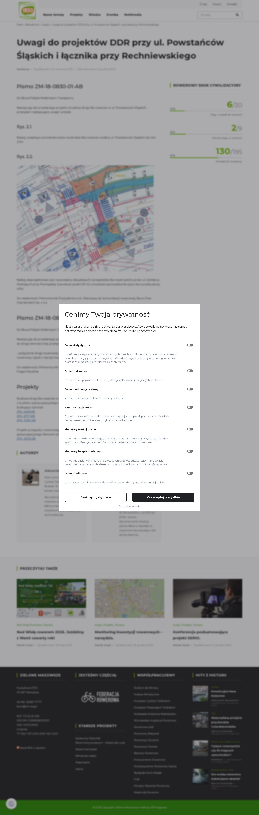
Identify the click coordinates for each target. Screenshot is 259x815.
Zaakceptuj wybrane (95, 497)
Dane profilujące (76, 473)
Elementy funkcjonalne (80, 429)
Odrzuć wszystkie (129, 506)
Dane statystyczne (77, 345)
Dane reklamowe (76, 371)
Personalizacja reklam (79, 407)
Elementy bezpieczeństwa (83, 451)
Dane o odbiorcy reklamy (81, 389)
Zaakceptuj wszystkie (163, 497)
